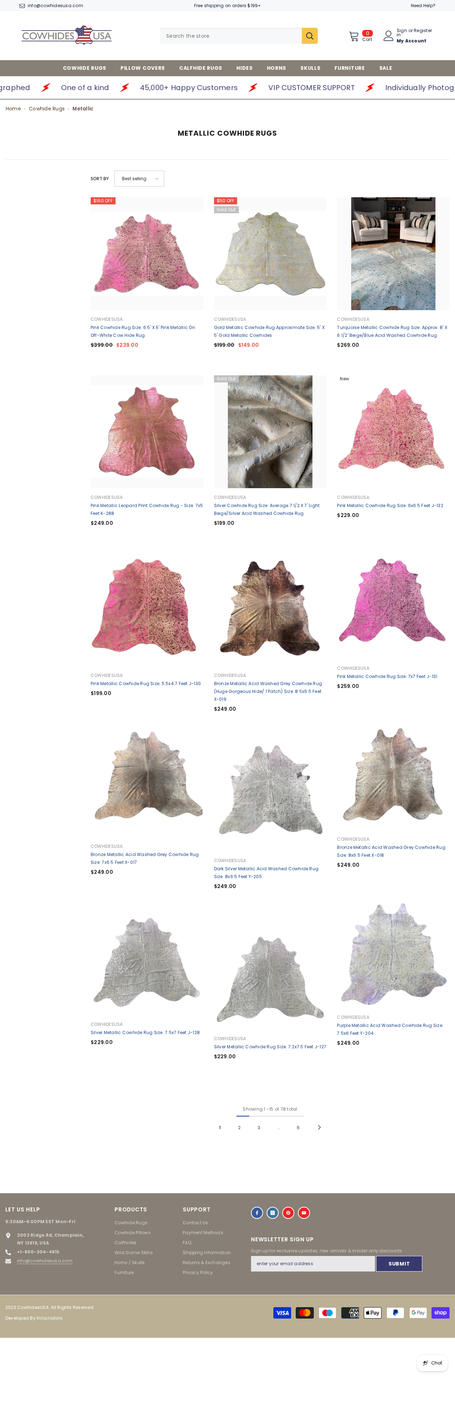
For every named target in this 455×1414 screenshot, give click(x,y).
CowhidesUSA (107, 319)
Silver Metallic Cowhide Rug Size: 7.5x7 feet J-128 (145, 1032)
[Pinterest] (288, 1213)
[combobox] (231, 36)
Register (423, 30)
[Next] (319, 1127)
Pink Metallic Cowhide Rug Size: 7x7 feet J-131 (387, 676)
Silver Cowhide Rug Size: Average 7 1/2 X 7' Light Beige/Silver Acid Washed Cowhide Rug (267, 509)
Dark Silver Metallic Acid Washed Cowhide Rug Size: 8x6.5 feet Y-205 (266, 873)
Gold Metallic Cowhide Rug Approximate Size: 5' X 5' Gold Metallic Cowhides (269, 331)
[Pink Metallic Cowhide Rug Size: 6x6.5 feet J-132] (393, 431)
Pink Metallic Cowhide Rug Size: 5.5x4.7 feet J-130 (146, 683)
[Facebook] (257, 1213)
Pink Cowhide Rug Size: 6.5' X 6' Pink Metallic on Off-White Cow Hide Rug (143, 331)
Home (13, 108)
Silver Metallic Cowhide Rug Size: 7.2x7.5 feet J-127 (270, 1047)
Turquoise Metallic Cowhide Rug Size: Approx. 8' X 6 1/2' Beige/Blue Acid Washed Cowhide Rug (392, 331)
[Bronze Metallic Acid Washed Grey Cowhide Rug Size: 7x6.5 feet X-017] (147, 780)
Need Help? (423, 5)
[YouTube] (304, 1213)
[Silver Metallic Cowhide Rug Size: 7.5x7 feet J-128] (147, 958)
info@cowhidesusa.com (55, 5)
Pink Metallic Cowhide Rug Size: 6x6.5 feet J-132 (390, 505)
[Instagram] (273, 1213)
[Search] (239, 36)
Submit (399, 1263)
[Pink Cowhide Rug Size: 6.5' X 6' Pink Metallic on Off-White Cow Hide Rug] (147, 253)
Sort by (100, 179)
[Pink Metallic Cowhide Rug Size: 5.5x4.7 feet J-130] (147, 609)
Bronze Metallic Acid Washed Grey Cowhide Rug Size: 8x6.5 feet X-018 (391, 851)
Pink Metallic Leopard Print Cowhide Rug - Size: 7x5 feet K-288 (147, 509)
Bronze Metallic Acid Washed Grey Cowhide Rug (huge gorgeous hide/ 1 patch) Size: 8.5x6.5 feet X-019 (268, 691)
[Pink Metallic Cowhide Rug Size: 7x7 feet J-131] (393, 602)
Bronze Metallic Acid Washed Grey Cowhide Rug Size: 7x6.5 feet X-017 (145, 858)
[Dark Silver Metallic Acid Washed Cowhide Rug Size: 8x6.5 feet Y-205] (270, 795)
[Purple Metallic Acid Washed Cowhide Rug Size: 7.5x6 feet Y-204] (393, 951)
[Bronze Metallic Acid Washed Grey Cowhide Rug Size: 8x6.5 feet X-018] (393, 773)
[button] (139, 179)
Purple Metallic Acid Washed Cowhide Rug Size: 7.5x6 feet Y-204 (390, 1029)
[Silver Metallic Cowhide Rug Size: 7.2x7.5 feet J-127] (270, 973)
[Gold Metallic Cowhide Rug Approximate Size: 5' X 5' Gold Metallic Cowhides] (270, 253)
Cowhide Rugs (47, 108)
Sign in (402, 32)
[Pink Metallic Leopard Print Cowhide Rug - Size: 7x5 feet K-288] (147, 431)
